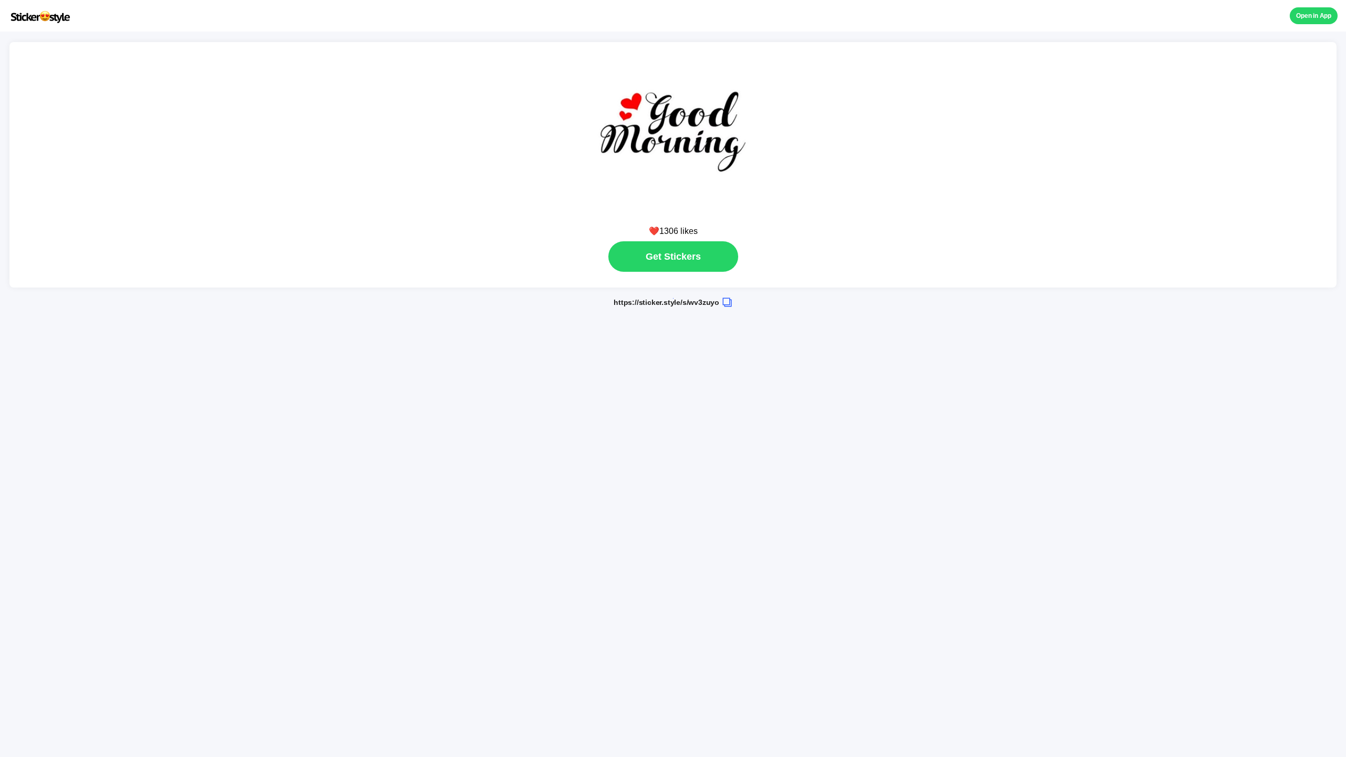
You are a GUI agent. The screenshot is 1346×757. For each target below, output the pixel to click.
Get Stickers (673, 256)
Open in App (1313, 15)
